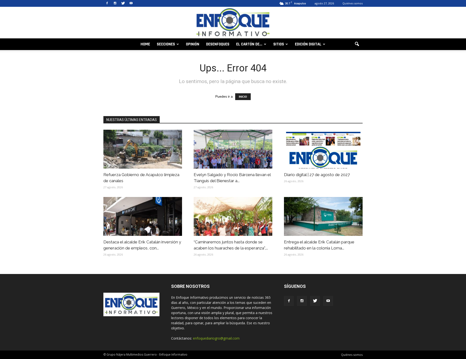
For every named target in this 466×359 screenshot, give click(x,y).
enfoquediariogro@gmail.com (216, 338)
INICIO (243, 96)
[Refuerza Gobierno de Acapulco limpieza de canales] (142, 149)
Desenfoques (217, 44)
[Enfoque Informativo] (233, 23)
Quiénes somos (352, 3)
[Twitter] (123, 3)
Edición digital (308, 44)
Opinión (192, 44)
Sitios (278, 44)
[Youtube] (131, 3)
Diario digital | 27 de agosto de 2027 (317, 174)
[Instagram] (115, 3)
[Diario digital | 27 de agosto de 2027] (323, 149)
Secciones (166, 44)
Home (145, 44)
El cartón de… (249, 44)
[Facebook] (107, 3)
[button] (357, 44)
